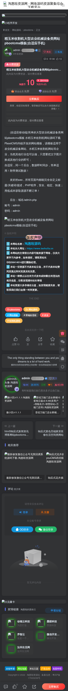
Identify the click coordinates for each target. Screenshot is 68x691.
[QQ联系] (62, 358)
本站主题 (34, 668)
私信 (60, 51)
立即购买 (34, 99)
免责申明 (57, 668)
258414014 (16, 262)
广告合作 (45, 668)
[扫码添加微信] (62, 342)
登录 (25, 512)
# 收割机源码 (13, 320)
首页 (7, 29)
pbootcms (28, 29)
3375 (36, 384)
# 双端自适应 (30, 315)
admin (23, 50)
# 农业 (45, 315)
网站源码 (16, 29)
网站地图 (22, 668)
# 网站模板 (12, 315)
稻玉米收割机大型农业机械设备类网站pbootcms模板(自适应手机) (32, 40)
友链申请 (10, 668)
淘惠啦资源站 (33, 674)
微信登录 (48, 529)
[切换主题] (62, 367)
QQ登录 (24, 529)
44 (27, 384)
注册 (46, 512)
